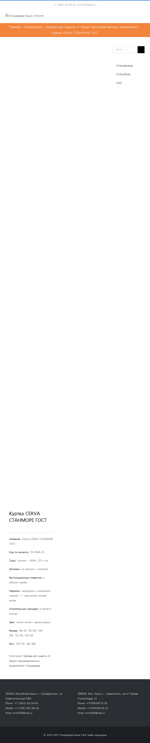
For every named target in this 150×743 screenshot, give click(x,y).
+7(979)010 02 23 (97, 708)
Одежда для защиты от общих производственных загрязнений (29, 661)
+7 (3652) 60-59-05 (26, 703)
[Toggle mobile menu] (143, 17)
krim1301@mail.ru (87, 5)
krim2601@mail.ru (95, 713)
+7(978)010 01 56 (96, 703)
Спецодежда (32, 665)
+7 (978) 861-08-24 (27, 708)
